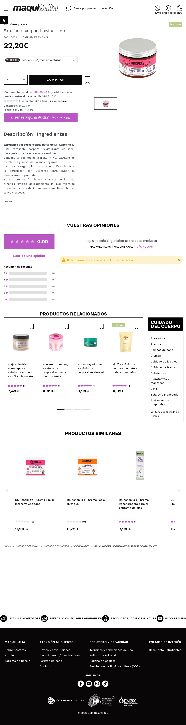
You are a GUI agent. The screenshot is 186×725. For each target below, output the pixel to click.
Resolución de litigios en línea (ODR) (115, 666)
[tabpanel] (137, 58)
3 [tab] (77, 409)
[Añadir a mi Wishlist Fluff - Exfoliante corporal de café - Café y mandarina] (125, 326)
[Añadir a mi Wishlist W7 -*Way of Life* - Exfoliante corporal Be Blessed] (91, 326)
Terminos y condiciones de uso (111, 650)
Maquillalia (15, 642)
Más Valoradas (100, 246)
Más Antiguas (123, 246)
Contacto (46, 666)
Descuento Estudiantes (165, 650)
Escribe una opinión (29, 256)
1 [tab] (60, 409)
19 (41, 92)
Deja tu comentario (54, 100)
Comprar (21, 397)
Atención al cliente (56, 642)
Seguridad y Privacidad (109, 642)
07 (47, 92)
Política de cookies (103, 660)
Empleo (10, 655)
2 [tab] (69, 409)
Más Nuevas (144, 246)
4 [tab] (86, 409)
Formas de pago (51, 660)
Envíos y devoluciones (55, 650)
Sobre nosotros (15, 650)
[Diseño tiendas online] (128, 701)
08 (36, 92)
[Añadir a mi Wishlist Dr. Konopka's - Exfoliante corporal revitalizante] (87, 80)
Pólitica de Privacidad (105, 655)
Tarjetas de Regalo (17, 660)
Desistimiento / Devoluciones (60, 655)
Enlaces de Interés (165, 642)
